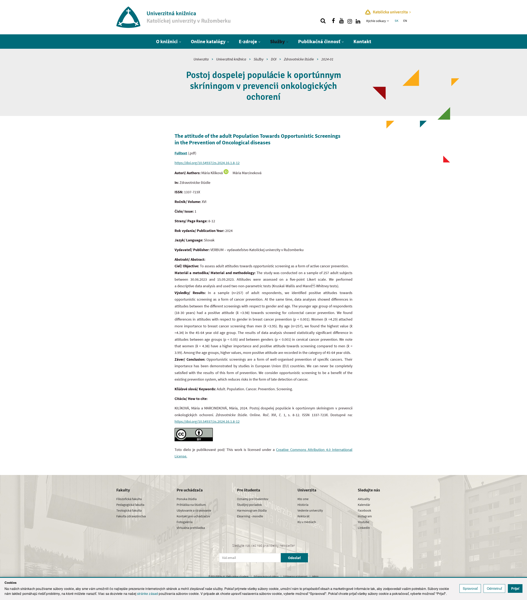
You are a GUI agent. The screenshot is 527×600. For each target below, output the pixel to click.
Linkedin (364, 528)
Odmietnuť (494, 588)
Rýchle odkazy (376, 21)
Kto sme (303, 499)
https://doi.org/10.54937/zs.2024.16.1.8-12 (207, 162)
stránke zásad (147, 593)
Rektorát (303, 516)
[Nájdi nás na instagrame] (350, 21)
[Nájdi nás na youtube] (341, 21)
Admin (315, 576)
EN (405, 21)
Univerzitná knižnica (231, 59)
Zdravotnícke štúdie (299, 59)
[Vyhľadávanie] (323, 21)
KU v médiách (306, 522)
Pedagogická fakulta (130, 505)
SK (396, 21)
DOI (273, 59)
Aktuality (364, 499)
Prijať (515, 588)
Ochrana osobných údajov (266, 576)
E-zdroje (248, 41)
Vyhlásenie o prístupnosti (295, 576)
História (302, 505)
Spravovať (470, 588)
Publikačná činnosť (319, 41)
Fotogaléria (184, 522)
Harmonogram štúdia (252, 510)
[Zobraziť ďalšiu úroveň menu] (388, 20)
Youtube (363, 522)
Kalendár (364, 505)
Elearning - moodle (250, 516)
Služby (277, 41)
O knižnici (167, 41)
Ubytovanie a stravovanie (194, 510)
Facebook (364, 510)
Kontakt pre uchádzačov (193, 516)
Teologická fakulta (129, 510)
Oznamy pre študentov (252, 499)
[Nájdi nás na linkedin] (358, 21)
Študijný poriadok (249, 505)
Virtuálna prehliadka (191, 528)
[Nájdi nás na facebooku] (333, 21)
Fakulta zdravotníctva (131, 516)
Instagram (365, 516)
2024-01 (327, 59)
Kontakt (362, 41)
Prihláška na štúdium (191, 505)
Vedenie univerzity (310, 510)
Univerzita (201, 59)
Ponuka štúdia (187, 499)
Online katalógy (208, 41)
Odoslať (294, 557)
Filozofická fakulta (129, 499)
